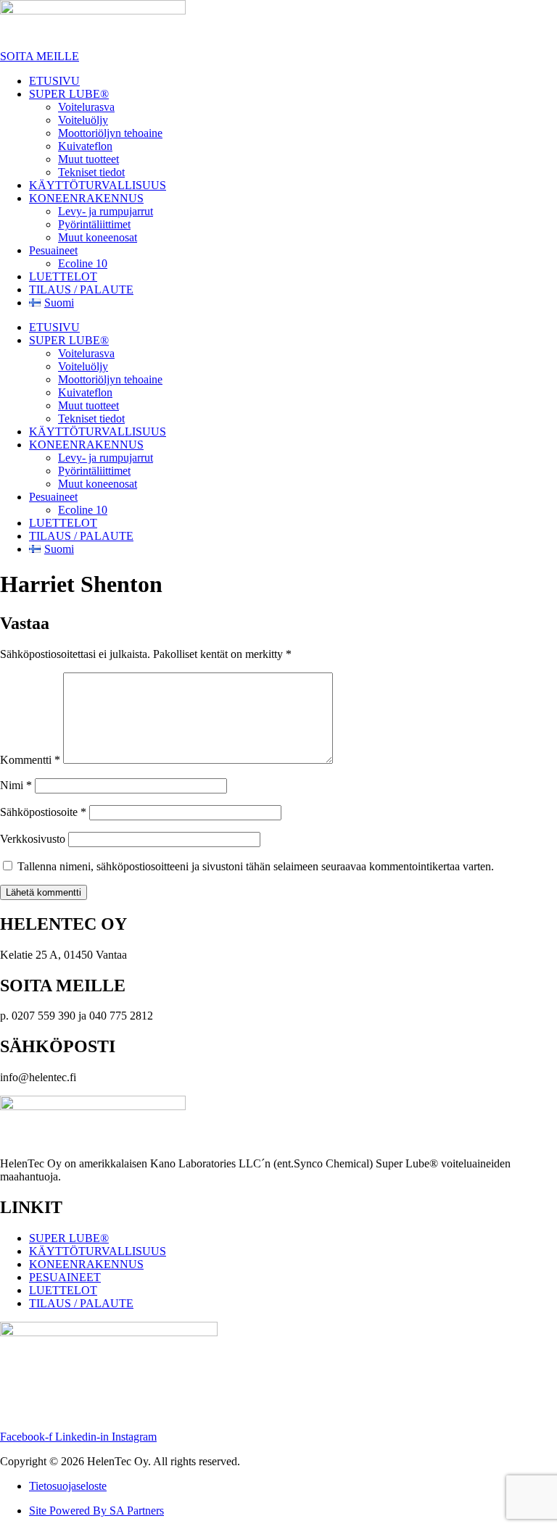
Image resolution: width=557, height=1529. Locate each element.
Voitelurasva (86, 107)
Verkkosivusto (32, 839)
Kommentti (30, 760)
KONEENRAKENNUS (86, 198)
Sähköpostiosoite (43, 812)
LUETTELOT (63, 276)
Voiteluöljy (83, 120)
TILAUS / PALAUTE (81, 289)
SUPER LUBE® (69, 94)
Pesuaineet (53, 250)
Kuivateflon (85, 146)
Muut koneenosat (97, 237)
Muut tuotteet (88, 159)
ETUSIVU (54, 81)
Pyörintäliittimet (94, 224)
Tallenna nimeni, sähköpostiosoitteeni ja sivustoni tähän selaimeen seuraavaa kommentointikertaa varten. (255, 866)
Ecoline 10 (82, 263)
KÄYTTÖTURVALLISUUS (97, 185)
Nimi (16, 785)
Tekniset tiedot (91, 172)
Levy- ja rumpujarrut (105, 211)
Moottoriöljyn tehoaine (110, 133)
